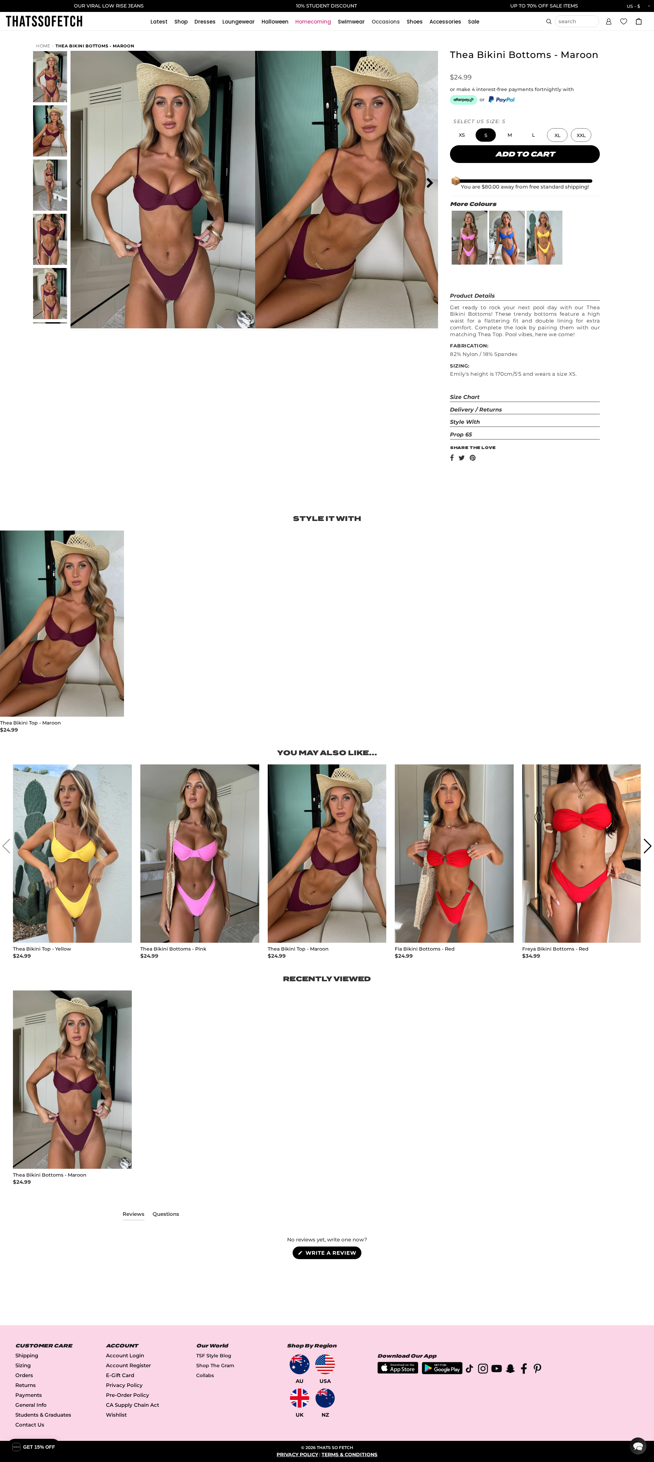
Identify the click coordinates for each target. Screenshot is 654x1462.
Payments (28, 1395)
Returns (25, 1385)
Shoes (415, 21)
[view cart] (638, 21)
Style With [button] (465, 422)
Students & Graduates (43, 1415)
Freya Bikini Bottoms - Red (555, 949)
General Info (31, 1405)
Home (43, 45)
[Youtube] (496, 1370)
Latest (159, 21)
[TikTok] (469, 1370)
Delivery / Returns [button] (476, 409)
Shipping (26, 1355)
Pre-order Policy (127, 1395)
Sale (473, 21)
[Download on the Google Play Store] (442, 1372)
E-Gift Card (120, 1375)
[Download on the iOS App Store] (397, 1372)
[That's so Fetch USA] (325, 1364)
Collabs (205, 1375)
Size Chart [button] (465, 397)
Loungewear (238, 21)
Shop (181, 21)
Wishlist (116, 1415)
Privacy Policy (124, 1385)
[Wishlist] (623, 21)
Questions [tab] (166, 1215)
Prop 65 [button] (461, 434)
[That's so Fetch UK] (299, 1398)
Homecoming (313, 21)
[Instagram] (483, 1370)
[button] (608, 20)
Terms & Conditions (349, 1454)
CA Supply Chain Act (132, 1405)
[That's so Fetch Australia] (299, 1364)
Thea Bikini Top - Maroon (30, 723)
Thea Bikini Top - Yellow (42, 949)
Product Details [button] (472, 296)
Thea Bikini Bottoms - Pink (173, 949)
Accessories (445, 21)
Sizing (23, 1365)
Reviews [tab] (133, 1215)
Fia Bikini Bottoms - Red (425, 949)
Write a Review (332, 1254)
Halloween (275, 21)
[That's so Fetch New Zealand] (325, 1398)
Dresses (205, 21)
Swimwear (351, 21)
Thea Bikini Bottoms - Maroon (95, 45)
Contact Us (29, 1424)
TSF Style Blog (213, 1356)
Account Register (128, 1365)
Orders (24, 1375)
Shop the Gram (215, 1365)
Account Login (125, 1355)
